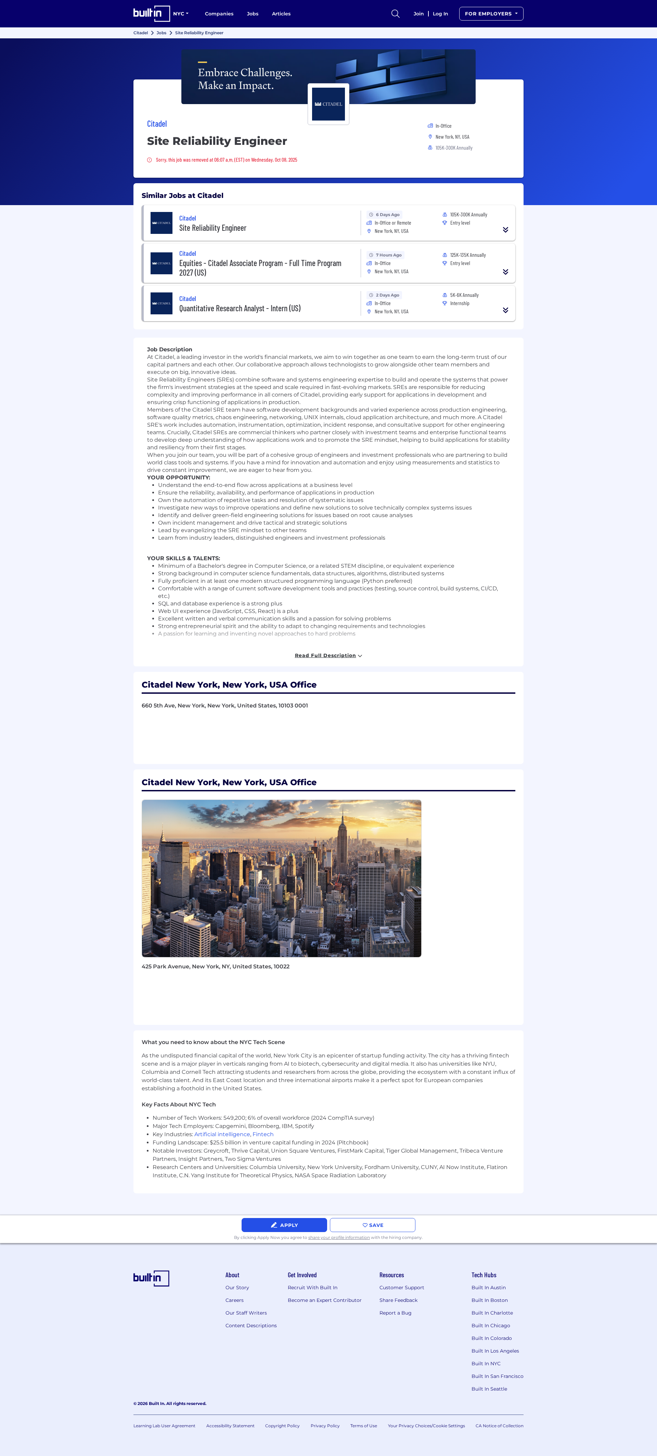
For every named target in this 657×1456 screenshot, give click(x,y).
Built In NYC (486, 1363)
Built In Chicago (491, 1325)
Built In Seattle (489, 1389)
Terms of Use (363, 1425)
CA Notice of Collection (500, 1425)
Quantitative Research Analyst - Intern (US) (239, 308)
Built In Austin (489, 1287)
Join (419, 14)
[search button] (395, 13)
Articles (281, 14)
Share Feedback (398, 1300)
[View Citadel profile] (328, 76)
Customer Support (401, 1287)
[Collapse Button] (506, 230)
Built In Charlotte (492, 1313)
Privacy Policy (325, 1425)
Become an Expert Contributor (325, 1300)
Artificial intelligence (222, 1134)
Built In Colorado (492, 1338)
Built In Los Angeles (495, 1351)
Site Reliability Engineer (212, 228)
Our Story (237, 1287)
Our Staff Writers (246, 1313)
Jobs (252, 14)
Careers (235, 1300)
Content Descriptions (251, 1325)
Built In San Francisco (498, 1376)
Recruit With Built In (312, 1287)
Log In (440, 14)
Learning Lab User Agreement (164, 1425)
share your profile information (339, 1237)
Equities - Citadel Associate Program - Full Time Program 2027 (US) (260, 267)
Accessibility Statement (230, 1425)
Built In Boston (490, 1300)
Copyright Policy (282, 1425)
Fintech (263, 1134)
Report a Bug (395, 1313)
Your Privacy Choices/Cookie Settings (426, 1425)
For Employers (489, 14)
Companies (219, 14)
